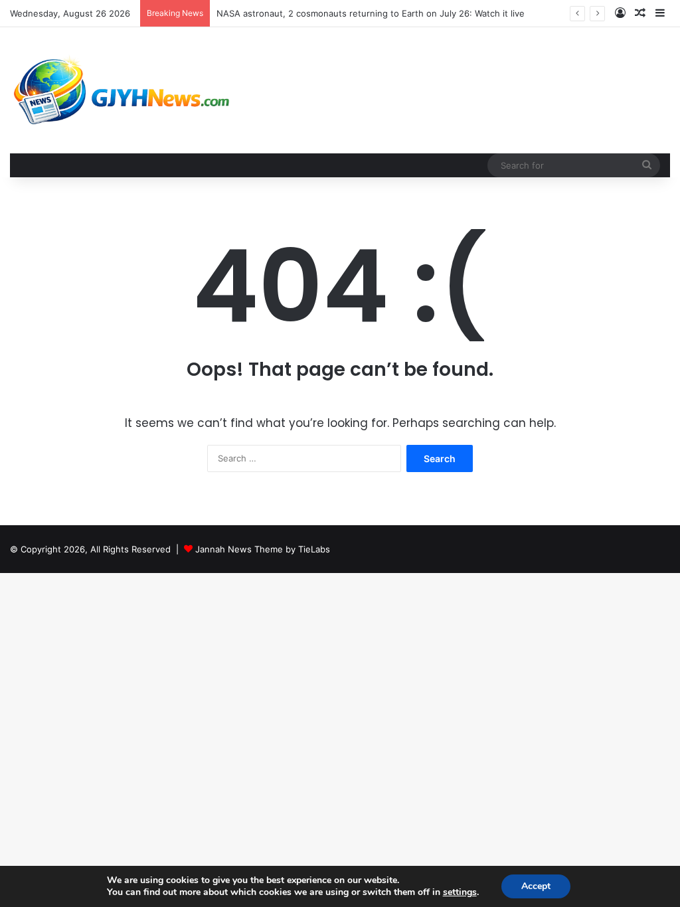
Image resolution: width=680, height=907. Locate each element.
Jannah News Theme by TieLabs (262, 549)
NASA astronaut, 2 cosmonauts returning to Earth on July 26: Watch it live (370, 13)
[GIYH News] (123, 90)
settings (460, 892)
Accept (536, 886)
